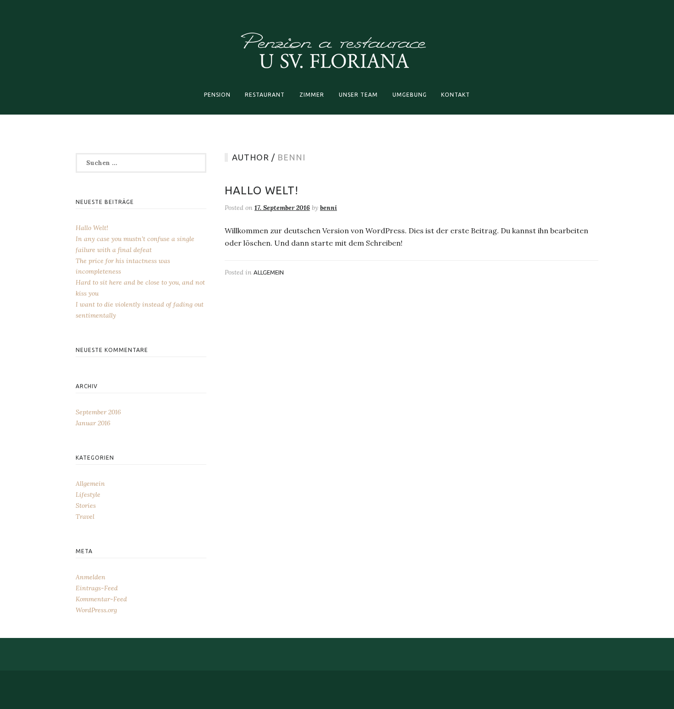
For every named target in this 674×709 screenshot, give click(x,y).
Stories (86, 505)
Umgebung (409, 95)
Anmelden (90, 577)
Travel (85, 516)
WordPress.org (96, 610)
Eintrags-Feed (97, 588)
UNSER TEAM (358, 95)
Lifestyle (88, 494)
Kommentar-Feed (101, 599)
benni (328, 207)
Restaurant (265, 95)
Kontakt (455, 95)
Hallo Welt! (261, 190)
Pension (217, 95)
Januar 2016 (93, 423)
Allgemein (269, 272)
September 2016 (98, 412)
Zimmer (311, 95)
